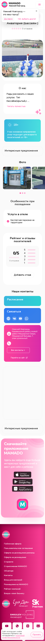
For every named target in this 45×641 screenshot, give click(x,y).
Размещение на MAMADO (16, 584)
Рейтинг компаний (12, 589)
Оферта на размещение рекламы (19, 553)
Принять (37, 634)
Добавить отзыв (22, 275)
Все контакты (17, 350)
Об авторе (8, 571)
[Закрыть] (36, 11)
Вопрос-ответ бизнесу (14, 593)
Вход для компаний (13, 580)
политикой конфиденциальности (13, 636)
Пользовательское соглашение (18, 548)
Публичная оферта (12, 544)
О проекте (8, 562)
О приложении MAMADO (15, 566)
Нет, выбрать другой (27, 19)
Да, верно (8, 19)
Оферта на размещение (15, 557)
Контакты (8, 575)
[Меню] (40, 5)
